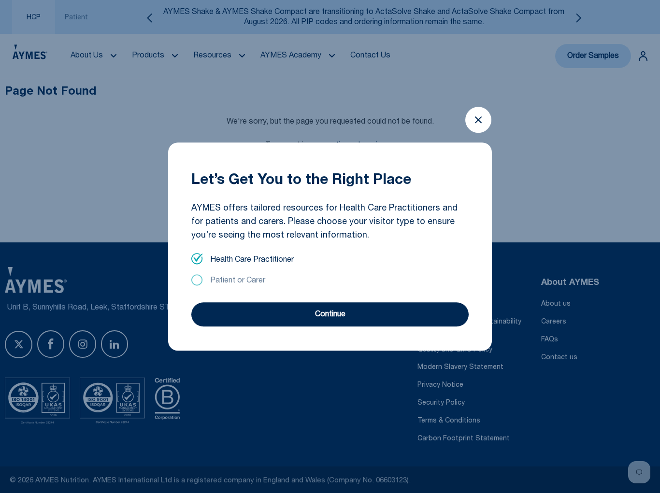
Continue (330, 315)
